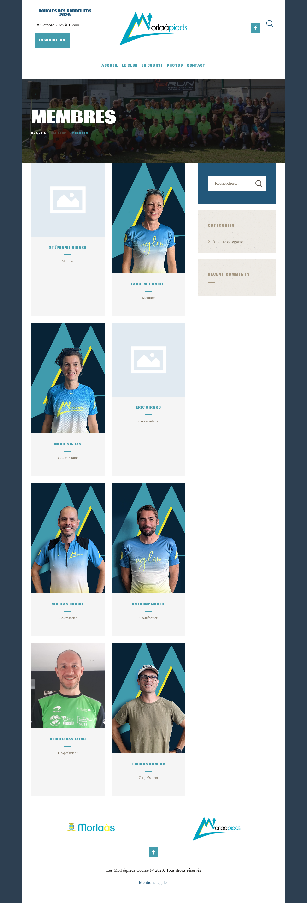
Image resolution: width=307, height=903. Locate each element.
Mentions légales (153, 882)
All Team (59, 133)
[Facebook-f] (255, 28)
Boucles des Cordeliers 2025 (65, 13)
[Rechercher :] (237, 183)
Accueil (38, 133)
